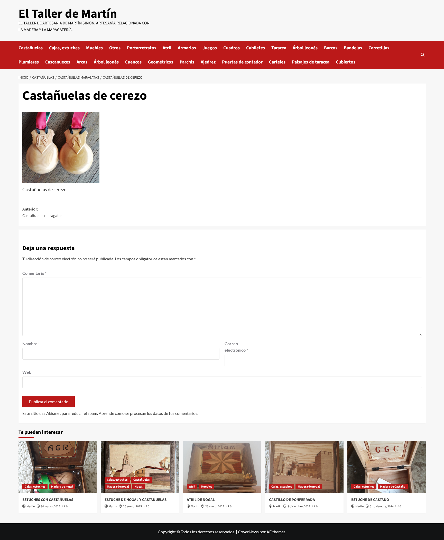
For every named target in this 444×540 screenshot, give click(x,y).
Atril (167, 48)
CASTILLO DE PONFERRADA (292, 499)
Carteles (277, 62)
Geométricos (160, 62)
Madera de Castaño (392, 486)
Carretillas (378, 48)
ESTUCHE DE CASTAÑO (370, 499)
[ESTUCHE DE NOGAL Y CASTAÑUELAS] (140, 467)
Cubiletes (255, 48)
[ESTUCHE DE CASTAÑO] (386, 467)
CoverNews (248, 531)
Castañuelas (30, 48)
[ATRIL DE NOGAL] (222, 467)
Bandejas (353, 48)
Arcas (82, 62)
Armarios (187, 48)
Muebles (94, 48)
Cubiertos (345, 62)
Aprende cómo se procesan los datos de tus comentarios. (148, 413)
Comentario (34, 273)
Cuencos (133, 62)
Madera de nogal (62, 486)
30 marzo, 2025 (50, 506)
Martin (30, 506)
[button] (422, 55)
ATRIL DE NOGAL (201, 499)
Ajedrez (208, 62)
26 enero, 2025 (132, 506)
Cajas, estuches (64, 48)
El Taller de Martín (67, 14)
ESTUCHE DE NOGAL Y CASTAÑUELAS (135, 499)
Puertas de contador (242, 62)
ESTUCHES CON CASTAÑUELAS (47, 499)
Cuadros (231, 48)
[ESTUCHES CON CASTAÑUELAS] (57, 467)
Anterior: (42, 212)
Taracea (278, 48)
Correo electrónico (236, 347)
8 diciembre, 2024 (299, 506)
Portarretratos (141, 48)
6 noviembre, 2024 (382, 506)
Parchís (187, 62)
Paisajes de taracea (310, 62)
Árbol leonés (305, 48)
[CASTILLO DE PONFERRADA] (304, 467)
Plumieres (28, 62)
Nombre (31, 343)
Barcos (330, 48)
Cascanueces (57, 62)
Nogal (138, 486)
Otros (115, 48)
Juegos (209, 48)
